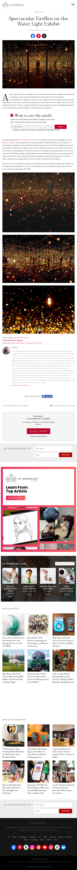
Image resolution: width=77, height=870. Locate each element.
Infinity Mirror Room (28, 140)
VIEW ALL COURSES (16, 498)
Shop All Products (64, 564)
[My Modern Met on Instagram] (32, 847)
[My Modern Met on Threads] (57, 847)
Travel (42, 840)
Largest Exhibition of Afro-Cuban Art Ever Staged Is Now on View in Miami (63, 752)
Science (26, 840)
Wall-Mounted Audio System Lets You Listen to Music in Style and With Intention (63, 641)
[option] (20, 545)
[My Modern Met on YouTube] (44, 847)
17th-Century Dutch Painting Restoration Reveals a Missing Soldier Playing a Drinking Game (63, 677)
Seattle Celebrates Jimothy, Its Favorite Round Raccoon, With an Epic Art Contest (63, 788)
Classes (60, 837)
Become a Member (38, 431)
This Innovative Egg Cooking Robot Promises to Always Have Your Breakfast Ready (13, 752)
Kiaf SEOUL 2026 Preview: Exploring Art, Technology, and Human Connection (37, 641)
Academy (49, 840)
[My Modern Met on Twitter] (26, 847)
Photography (23, 837)
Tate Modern (10, 142)
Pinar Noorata (34, 30)
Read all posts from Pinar (20, 385)
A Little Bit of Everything (15, 343)
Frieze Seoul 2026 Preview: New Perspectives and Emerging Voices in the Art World (13, 641)
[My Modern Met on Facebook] (13, 847)
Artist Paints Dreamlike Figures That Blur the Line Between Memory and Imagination (37, 752)
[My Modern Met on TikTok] (50, 847)
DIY (40, 837)
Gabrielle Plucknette (20, 337)
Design (14, 837)
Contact (39, 862)
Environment (69, 837)
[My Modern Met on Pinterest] (19, 847)
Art (41, 12)
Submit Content (31, 862)
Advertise (46, 862)
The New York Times (33, 343)
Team (23, 862)
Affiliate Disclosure (56, 862)
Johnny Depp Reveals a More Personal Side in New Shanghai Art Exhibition (12, 788)
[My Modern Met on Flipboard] (38, 847)
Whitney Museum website (12, 340)
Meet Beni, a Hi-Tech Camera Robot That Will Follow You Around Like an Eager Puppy (12, 677)
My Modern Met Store (14, 564)
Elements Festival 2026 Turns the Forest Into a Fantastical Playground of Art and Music (38, 677)
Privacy (65, 862)
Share (48, 396)
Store (55, 840)
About (9, 862)
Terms (70, 862)
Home (36, 12)
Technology (34, 840)
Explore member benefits (39, 436)
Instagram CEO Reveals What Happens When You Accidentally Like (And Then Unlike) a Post (38, 788)
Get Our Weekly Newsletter (63, 406)
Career (45, 837)
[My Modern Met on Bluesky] (63, 847)
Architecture (32, 837)
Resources (53, 837)
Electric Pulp (49, 866)
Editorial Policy (16, 862)
